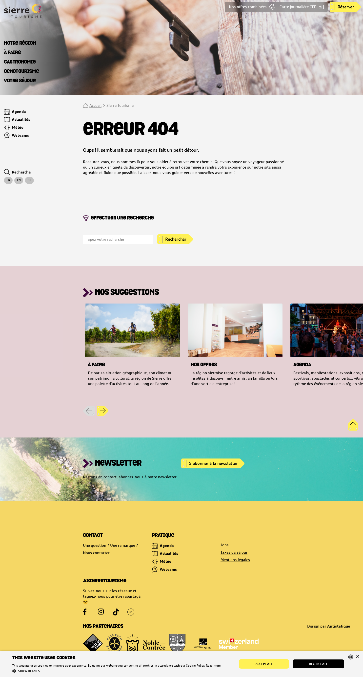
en (19, 180)
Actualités (169, 553)
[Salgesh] (114, 644)
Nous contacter (96, 552)
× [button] (357, 656)
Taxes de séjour (234, 552)
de (29, 180)
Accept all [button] (264, 664)
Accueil (95, 105)
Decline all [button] (318, 664)
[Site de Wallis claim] (203, 644)
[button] (116, 670)
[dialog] (181, 664)
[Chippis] (177, 644)
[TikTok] (116, 612)
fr (8, 180)
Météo (165, 561)
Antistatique (338, 626)
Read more (213, 665)
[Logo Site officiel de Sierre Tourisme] (41, 11)
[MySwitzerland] (239, 644)
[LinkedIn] (130, 612)
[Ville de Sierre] (93, 644)
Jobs (225, 545)
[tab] (20, 43)
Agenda (167, 545)
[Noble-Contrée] (145, 644)
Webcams (168, 569)
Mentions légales (235, 559)
